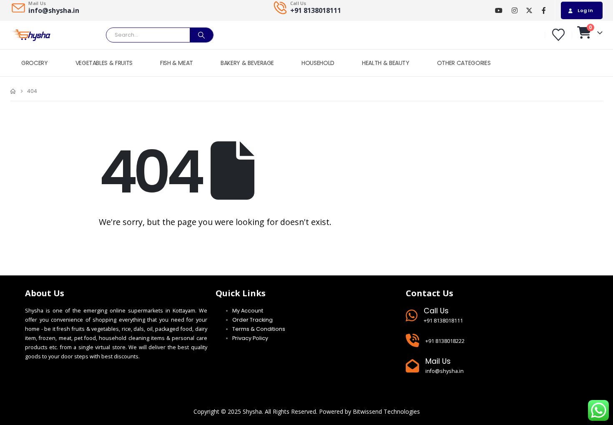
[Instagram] (514, 10)
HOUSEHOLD (317, 63)
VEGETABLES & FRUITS (104, 63)
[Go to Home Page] (12, 91)
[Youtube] (498, 10)
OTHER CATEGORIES (463, 63)
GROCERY (34, 63)
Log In (585, 10)
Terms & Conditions (258, 328)
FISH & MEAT (176, 63)
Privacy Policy (250, 338)
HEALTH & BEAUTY (386, 63)
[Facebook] (543, 10)
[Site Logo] (31, 35)
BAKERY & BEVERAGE (247, 63)
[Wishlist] (558, 35)
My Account (247, 310)
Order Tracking (252, 319)
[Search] (201, 35)
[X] (529, 10)
